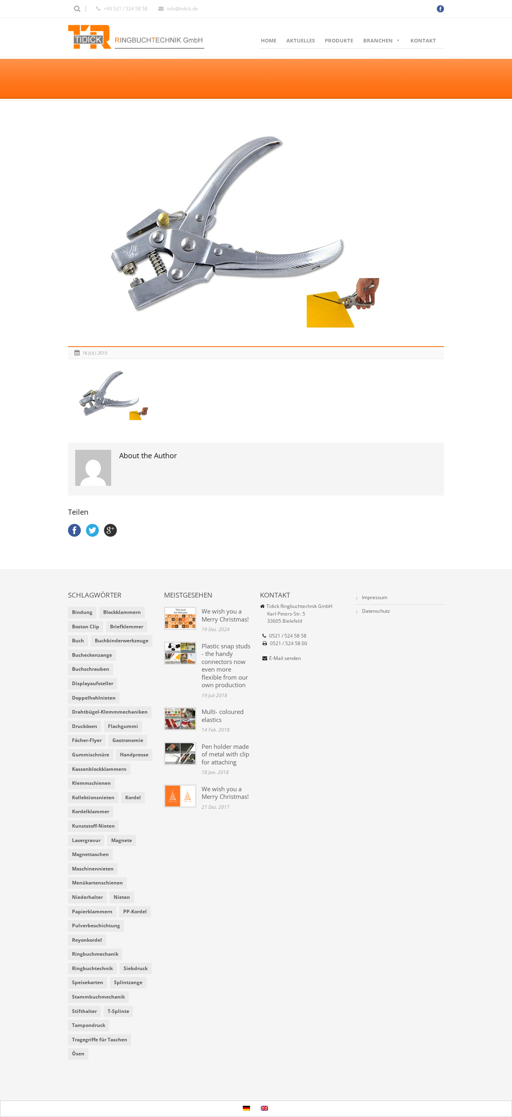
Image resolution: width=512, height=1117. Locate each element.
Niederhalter (87, 897)
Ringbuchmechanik (95, 954)
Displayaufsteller (92, 683)
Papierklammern (92, 911)
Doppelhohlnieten (94, 697)
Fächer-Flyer (87, 740)
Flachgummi (123, 726)
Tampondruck (88, 1025)
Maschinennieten (93, 868)
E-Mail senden (285, 658)
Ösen (78, 1053)
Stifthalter (84, 1011)
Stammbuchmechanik (98, 996)
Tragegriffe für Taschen (99, 1039)
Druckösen (84, 726)
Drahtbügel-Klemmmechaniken (110, 711)
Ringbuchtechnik (92, 968)
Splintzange (128, 982)
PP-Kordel (135, 911)
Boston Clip (85, 626)
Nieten (122, 897)
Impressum (374, 597)
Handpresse (134, 754)
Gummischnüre (90, 754)
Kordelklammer (90, 811)
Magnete (121, 840)
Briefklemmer (126, 626)
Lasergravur (86, 840)
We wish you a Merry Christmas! (225, 615)
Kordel (133, 797)
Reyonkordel (87, 940)
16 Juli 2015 (94, 353)
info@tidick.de (182, 8)
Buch (78, 640)
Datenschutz (376, 611)
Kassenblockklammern (99, 769)
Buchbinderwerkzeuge (121, 640)
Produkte (339, 40)
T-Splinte (118, 1011)
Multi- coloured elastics (223, 716)
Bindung (82, 612)
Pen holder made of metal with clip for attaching (225, 754)
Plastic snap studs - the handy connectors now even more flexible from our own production (226, 665)
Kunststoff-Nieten (93, 825)
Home (268, 40)
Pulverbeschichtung (96, 925)
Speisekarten (87, 982)
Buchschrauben (90, 669)
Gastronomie (127, 740)
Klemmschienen (91, 783)
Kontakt (423, 40)
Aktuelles (300, 40)
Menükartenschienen (97, 882)
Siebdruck (136, 968)
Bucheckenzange (92, 655)
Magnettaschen (90, 854)
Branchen (378, 40)
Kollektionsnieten (93, 797)
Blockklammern (122, 612)
